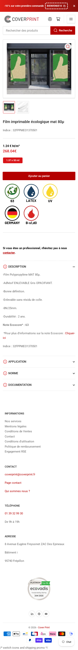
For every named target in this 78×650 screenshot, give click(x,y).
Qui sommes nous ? (17, 491)
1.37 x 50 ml (12, 160)
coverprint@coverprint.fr (20, 474)
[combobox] (39, 30)
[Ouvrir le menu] (71, 19)
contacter (9, 252)
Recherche (65, 30)
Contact (10, 436)
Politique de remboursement (23, 446)
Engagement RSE (15, 451)
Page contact (13, 483)
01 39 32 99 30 (14, 513)
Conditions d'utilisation (19, 441)
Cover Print (44, 627)
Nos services (13, 421)
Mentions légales (16, 426)
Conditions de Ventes (18, 431)
